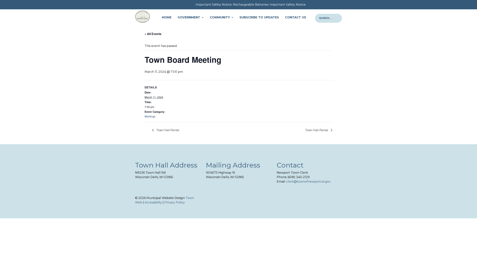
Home (166, 17)
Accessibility (153, 202)
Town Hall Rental (167, 130)
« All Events (153, 34)
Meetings (150, 116)
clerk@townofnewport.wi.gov (308, 181)
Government (189, 17)
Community (220, 17)
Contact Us (295, 17)
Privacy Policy (174, 202)
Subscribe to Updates (259, 17)
